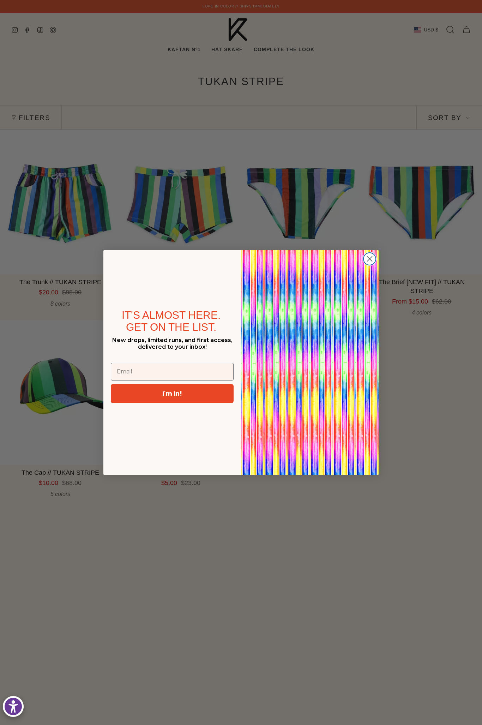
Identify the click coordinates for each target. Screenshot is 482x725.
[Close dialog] (369, 259)
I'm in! (172, 393)
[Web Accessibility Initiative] (13, 706)
